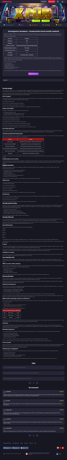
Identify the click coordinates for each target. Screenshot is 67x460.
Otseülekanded (16, 443)
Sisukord (31, 443)
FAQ (35, 443)
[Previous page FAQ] (30, 383)
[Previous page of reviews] (30, 436)
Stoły (22, 443)
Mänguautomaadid (7, 443)
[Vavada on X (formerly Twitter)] (60, 448)
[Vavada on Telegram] (57, 1)
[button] (65, 13)
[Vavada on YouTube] (63, 448)
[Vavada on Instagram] (58, 448)
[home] (7, 1)
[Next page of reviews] (37, 436)
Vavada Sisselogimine (33, 73)
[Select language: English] (63, 1)
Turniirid (26, 443)
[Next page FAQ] (37, 383)
